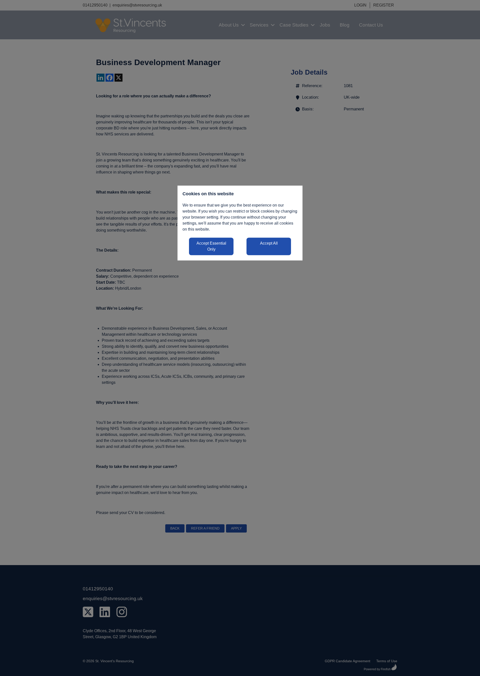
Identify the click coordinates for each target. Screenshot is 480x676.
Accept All (269, 243)
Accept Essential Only (211, 246)
